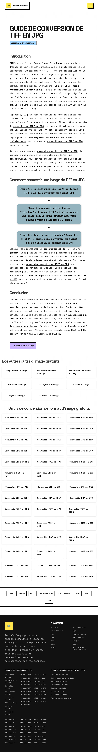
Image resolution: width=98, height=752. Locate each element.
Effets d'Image (11, 703)
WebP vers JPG (25, 736)
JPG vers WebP (40, 678)
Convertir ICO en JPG (49, 565)
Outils (75, 644)
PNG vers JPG (25, 678)
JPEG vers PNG (40, 685)
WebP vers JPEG (26, 739)
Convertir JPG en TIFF (17, 451)
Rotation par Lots (58, 688)
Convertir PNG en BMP (81, 417)
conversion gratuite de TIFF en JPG (47, 264)
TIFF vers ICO (25, 729)
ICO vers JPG (39, 729)
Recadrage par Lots (59, 681)
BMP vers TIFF (10, 729)
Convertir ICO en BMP (16, 576)
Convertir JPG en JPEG (49, 440)
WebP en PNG (78, 330)
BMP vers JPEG (10, 726)
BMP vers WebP (10, 733)
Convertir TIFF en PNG (17, 509)
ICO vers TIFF (40, 739)
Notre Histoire (79, 627)
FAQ (31, 593)
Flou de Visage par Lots (61, 698)
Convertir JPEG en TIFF (14, 474)
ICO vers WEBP (40, 743)
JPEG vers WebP (40, 698)
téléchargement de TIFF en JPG (45, 137)
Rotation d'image (17, 384)
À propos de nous (46, 593)
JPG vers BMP (25, 705)
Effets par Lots (57, 691)
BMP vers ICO (10, 736)
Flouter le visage (49, 395)
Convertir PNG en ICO (81, 429)
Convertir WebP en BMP (17, 551)
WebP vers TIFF (40, 719)
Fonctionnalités (79, 634)
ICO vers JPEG (40, 733)
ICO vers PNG (39, 726)
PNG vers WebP (25, 691)
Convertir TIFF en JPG (49, 509)
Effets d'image (81, 384)
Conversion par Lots (59, 685)
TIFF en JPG (47, 299)
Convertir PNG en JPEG (49, 417)
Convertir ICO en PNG (16, 565)
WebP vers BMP (25, 743)
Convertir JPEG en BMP (81, 462)
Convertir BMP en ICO (81, 498)
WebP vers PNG (25, 733)
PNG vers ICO (25, 695)
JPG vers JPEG (25, 701)
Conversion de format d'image (80, 372)
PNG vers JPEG (25, 681)
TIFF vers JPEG (26, 719)
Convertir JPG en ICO (81, 451)
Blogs (11, 593)
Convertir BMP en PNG (16, 487)
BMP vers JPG (10, 723)
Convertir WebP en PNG (17, 537)
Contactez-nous (64, 593)
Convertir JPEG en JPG (49, 462)
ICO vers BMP (39, 736)
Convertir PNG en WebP (49, 429)
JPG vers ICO (39, 681)
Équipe (75, 631)
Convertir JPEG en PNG (17, 462)
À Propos (54, 627)
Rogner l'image (17, 395)
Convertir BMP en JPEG (81, 487)
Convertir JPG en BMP (81, 440)
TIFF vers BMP (25, 723)
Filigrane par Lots (59, 695)
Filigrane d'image (49, 384)
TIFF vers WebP (26, 726)
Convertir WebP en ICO (81, 551)
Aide (77, 593)
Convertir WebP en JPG (49, 537)
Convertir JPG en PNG (16, 440)
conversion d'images (25, 326)
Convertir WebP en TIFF (46, 553)
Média (87, 593)
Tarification (78, 637)
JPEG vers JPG (40, 688)
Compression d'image (16, 370)
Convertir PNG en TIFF (17, 429)
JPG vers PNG (25, 698)
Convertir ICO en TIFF (49, 576)
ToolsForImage (20, 5)
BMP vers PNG (10, 719)
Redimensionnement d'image (46, 372)
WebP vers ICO (40, 723)
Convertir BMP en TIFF (17, 498)
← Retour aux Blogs (23, 345)
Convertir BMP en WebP (49, 498)
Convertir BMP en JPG (49, 487)
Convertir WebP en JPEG (78, 538)
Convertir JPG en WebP (49, 451)
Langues (22, 593)
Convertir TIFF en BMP (17, 523)
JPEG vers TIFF (40, 691)
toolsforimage (18, 141)
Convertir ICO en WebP (81, 576)
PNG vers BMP (25, 685)
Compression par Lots (59, 675)
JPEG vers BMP (40, 695)
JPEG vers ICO (40, 701)
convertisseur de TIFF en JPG (65, 141)
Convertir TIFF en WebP (46, 524)
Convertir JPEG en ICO (81, 473)
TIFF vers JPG (10, 743)
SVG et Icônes (25, 675)
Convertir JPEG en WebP (46, 474)
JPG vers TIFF (40, 675)
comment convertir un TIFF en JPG (57, 151)
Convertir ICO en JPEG (81, 565)
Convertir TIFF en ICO (81, 523)
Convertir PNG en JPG (16, 417)
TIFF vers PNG (10, 739)
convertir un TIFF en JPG (28, 126)
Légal (49, 601)
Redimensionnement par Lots (62, 678)
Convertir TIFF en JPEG (78, 510)
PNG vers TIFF (25, 688)
